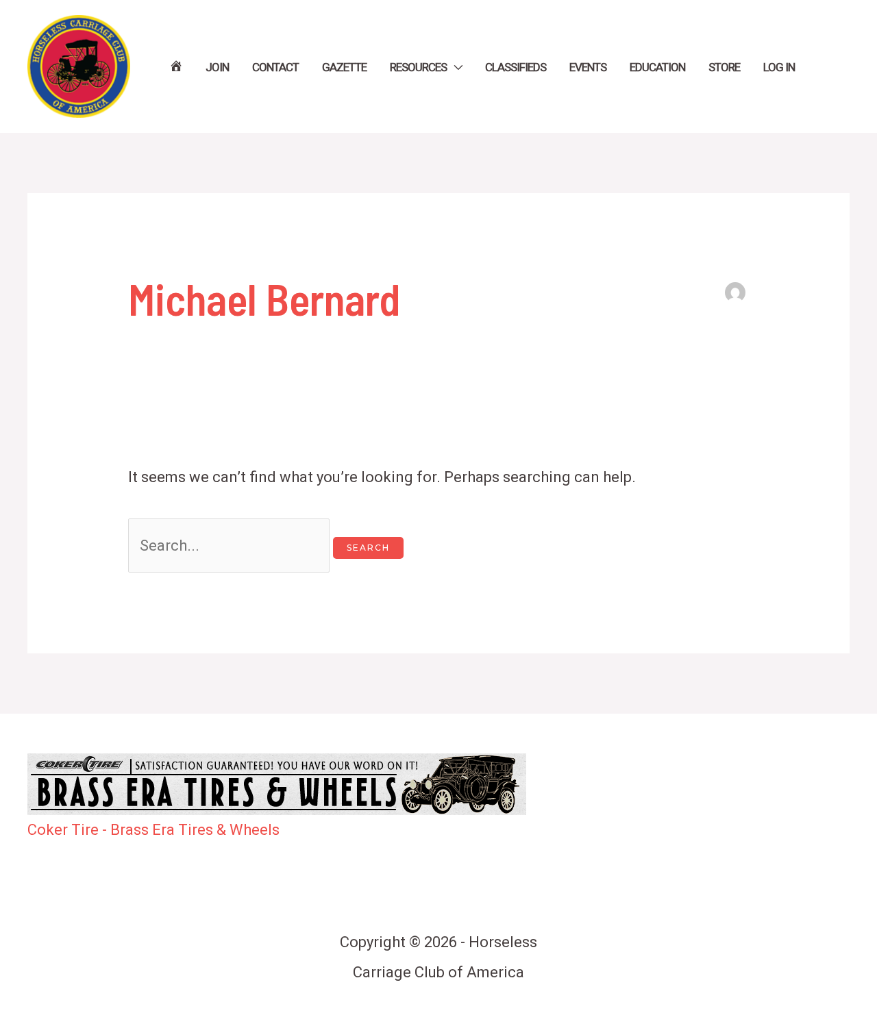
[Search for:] (230, 545)
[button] (454, 67)
